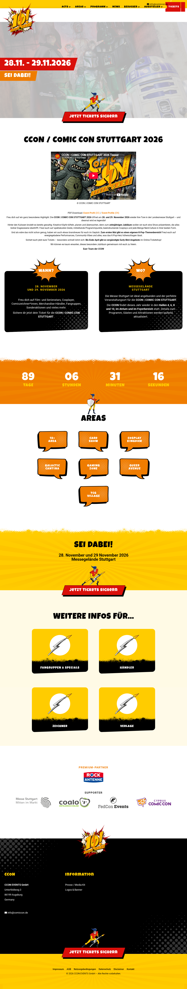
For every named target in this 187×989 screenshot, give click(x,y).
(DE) (98, 213)
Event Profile (108, 213)
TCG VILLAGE (93, 495)
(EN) (117, 213)
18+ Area (52, 440)
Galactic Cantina (52, 467)
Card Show (93, 440)
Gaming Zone (93, 467)
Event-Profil (89, 213)
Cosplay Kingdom (134, 440)
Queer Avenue (135, 467)
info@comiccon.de (159, 4)
